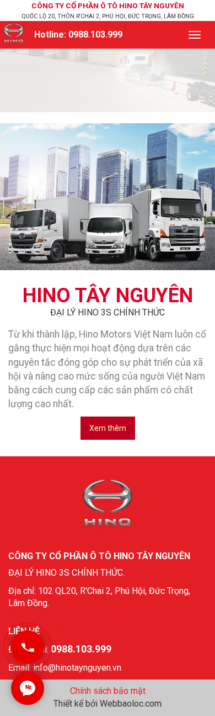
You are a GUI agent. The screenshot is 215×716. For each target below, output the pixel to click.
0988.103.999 (95, 34)
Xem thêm (107, 428)
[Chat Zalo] (27, 688)
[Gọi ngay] (27, 647)
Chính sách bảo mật (108, 691)
